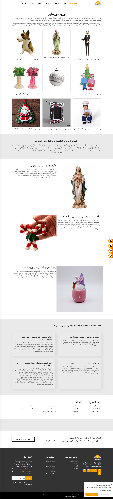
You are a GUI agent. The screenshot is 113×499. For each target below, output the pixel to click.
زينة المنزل (52, 471)
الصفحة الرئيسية (73, 3)
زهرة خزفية (75, 408)
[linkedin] (88, 470)
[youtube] (92, 470)
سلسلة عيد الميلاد (50, 461)
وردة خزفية (31, 406)
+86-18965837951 (27, 469)
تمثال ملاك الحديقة (96, 411)
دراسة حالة (48, 3)
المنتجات (65, 3)
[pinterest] (99, 470)
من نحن (57, 3)
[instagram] (95, 470)
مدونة (32, 3)
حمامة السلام (75, 411)
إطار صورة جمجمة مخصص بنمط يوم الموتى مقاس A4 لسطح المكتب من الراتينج (49, 129)
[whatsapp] (99, 473)
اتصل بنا (24, 3)
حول (61, 495)
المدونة (39, 495)
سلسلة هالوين (51, 463)
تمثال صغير (52, 468)
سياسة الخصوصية (47, 495)
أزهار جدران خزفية (96, 408)
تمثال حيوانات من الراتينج (49, 411)
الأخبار (39, 3)
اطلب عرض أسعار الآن (23, 439)
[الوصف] (97, 457)
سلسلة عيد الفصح (50, 466)
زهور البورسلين (74, 406)
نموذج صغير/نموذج (50, 473)
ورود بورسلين (97, 406)
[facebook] (84, 470)
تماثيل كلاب (53, 408)
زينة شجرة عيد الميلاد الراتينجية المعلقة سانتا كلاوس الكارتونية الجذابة (21, 129)
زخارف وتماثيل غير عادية (27, 408)
